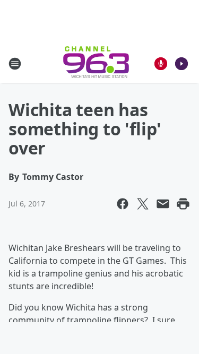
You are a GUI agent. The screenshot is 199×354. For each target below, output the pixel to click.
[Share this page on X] (142, 203)
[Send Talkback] (160, 63)
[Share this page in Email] (162, 203)
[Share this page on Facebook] (122, 203)
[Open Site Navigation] (14, 63)
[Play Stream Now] (181, 63)
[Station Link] (96, 63)
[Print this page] (183, 203)
